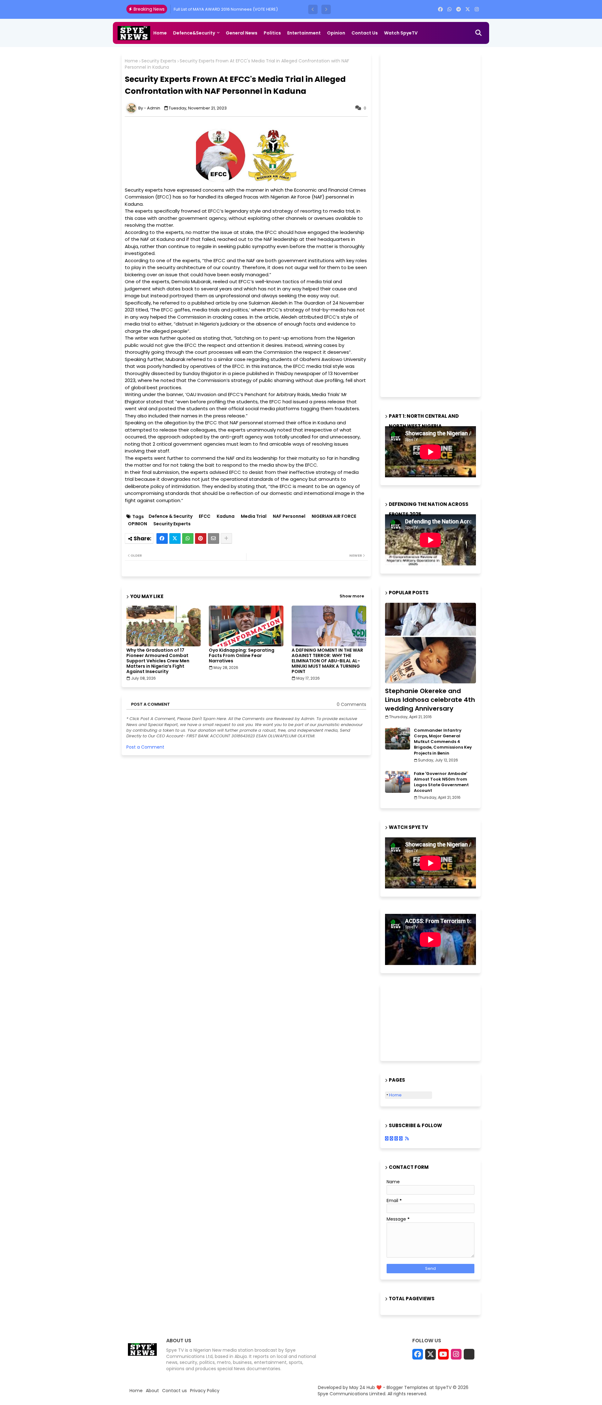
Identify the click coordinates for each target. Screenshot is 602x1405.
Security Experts (158, 61)
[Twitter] (175, 538)
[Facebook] (162, 538)
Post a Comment (145, 747)
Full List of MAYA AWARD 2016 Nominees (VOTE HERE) (226, 9)
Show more (352, 596)
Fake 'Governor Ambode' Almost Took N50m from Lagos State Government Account (441, 782)
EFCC (204, 516)
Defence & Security (171, 516)
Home (160, 33)
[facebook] (440, 9)
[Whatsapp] (187, 538)
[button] (313, 9)
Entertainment (304, 33)
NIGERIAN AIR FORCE (334, 516)
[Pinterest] (200, 538)
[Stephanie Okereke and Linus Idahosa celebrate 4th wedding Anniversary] (430, 643)
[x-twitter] (468, 9)
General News (241, 33)
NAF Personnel (289, 516)
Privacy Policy (204, 1391)
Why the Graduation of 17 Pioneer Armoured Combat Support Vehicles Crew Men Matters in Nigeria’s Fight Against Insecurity (157, 661)
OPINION (137, 524)
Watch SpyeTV (401, 33)
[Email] (213, 538)
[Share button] (226, 538)
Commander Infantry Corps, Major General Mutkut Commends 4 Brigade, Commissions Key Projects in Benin (443, 742)
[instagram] (477, 9)
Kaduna (226, 516)
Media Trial (254, 516)
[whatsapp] (449, 9)
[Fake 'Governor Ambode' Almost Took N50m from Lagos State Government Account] (397, 782)
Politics (272, 33)
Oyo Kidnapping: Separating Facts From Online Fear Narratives (241, 656)
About (152, 1391)
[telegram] (458, 9)
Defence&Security (194, 33)
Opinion (336, 33)
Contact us (364, 33)
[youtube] (443, 1354)
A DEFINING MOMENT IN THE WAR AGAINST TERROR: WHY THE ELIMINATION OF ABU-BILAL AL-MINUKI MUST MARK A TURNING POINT (327, 661)
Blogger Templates (407, 1387)
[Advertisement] (432, 224)
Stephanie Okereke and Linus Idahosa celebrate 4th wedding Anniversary (430, 700)
